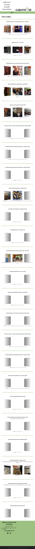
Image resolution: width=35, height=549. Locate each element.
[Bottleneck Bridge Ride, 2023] (27, 513)
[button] (10, 34)
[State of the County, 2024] (17, 513)
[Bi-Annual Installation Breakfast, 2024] (7, 513)
